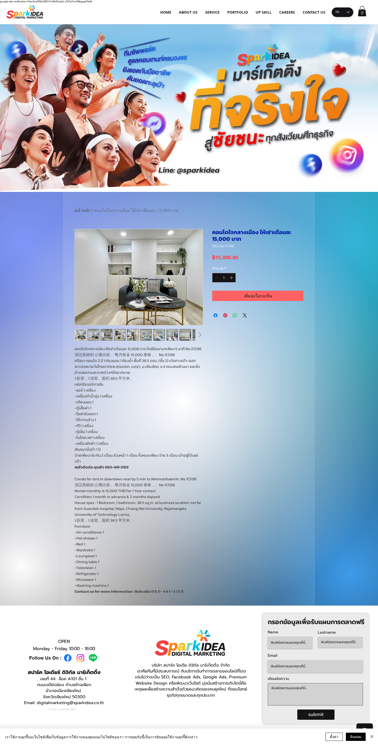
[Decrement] (216, 277)
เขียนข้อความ (278, 679)
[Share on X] (245, 315)
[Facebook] (68, 658)
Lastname (327, 632)
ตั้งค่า (334, 736)
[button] (362, 11)
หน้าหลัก (83, 210)
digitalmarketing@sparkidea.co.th (70, 703)
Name (273, 632)
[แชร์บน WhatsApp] (235, 315)
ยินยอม (355, 736)
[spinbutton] (224, 277)
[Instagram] (80, 658)
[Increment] (232, 277)
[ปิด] (372, 737)
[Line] (93, 658)
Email (272, 656)
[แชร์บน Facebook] (215, 315)
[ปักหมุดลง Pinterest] (225, 315)
